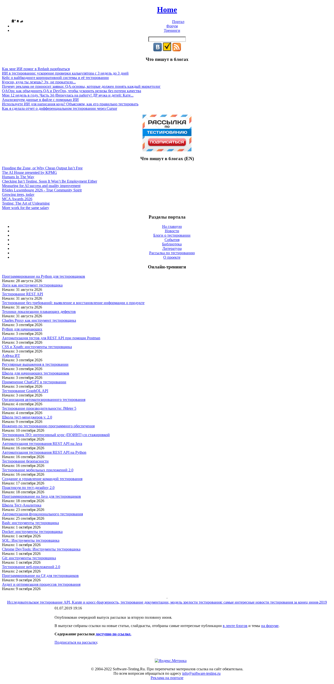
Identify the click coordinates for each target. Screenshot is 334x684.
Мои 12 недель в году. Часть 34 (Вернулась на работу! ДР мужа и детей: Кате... (68, 95)
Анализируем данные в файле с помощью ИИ (40, 100)
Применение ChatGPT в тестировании (34, 382)
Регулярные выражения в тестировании (35, 364)
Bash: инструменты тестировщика (30, 523)
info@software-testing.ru (201, 673)
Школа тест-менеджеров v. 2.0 (27, 417)
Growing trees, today (18, 194)
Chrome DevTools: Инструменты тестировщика (41, 549)
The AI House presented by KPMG (29, 172)
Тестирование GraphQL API (25, 391)
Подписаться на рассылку (76, 642)
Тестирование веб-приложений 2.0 (31, 567)
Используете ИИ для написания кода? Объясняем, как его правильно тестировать (70, 104)
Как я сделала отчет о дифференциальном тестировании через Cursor (59, 108)
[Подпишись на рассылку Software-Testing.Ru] (167, 50)
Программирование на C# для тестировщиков (40, 576)
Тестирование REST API (22, 294)
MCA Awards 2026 (17, 199)
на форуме (269, 626)
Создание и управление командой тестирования (42, 479)
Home (167, 9)
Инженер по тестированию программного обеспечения (48, 426)
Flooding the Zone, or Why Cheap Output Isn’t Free (42, 168)
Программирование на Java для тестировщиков (41, 496)
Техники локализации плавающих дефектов (39, 311)
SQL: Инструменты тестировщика (30, 540)
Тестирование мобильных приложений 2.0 (37, 470)
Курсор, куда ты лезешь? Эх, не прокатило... (39, 82)
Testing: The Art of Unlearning (26, 203)
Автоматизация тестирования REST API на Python (44, 452)
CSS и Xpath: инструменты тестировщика (37, 347)
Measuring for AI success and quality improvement (41, 186)
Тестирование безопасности (25, 461)
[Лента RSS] (176, 50)
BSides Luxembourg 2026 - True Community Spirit (42, 190)
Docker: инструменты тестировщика (32, 532)
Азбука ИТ (11, 355)
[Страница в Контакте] (157, 50)
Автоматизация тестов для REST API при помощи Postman (51, 338)
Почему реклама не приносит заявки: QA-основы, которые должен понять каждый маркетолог (81, 86)
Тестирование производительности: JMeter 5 (39, 408)
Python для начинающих (22, 329)
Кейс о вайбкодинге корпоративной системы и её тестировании (55, 78)
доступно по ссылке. (113, 634)
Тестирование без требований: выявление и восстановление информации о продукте (73, 303)
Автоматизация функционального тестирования (42, 514)
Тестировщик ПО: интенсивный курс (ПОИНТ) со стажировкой (56, 435)
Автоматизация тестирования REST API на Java (42, 443)
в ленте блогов (235, 626)
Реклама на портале (167, 678)
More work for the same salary (25, 208)
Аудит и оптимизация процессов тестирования (41, 584)
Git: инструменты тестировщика (29, 558)
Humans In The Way (18, 177)
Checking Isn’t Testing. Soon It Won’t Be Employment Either (49, 181)
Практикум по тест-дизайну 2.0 (28, 487)
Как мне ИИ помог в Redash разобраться (36, 69)
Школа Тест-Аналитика (21, 505)
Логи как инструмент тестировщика (32, 285)
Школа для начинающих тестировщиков (35, 373)
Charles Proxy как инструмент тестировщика (39, 320)
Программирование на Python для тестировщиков (43, 276)
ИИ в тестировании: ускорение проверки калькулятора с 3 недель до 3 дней (65, 73)
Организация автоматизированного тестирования (43, 399)
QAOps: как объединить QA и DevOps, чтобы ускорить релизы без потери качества (71, 91)
